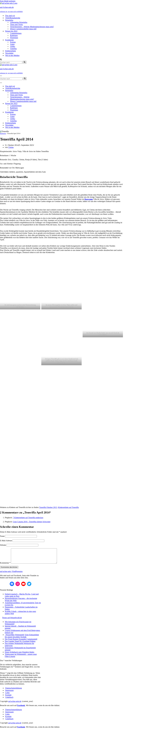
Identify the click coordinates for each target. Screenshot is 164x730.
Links (7, 693)
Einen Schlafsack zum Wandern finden (19, 652)
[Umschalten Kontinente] (42, 112)
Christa (11, 147)
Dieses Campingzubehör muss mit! (23, 29)
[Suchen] (1, 60)
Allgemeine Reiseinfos (18, 22)
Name (2, 536)
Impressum (9, 690)
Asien (12, 44)
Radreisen (14, 35)
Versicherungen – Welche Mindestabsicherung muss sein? (32, 27)
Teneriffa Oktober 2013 (48, 507)
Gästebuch (9, 697)
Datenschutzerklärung (13, 688)
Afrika (12, 46)
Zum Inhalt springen (7, 1)
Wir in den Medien (12, 55)
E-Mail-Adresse (6, 541)
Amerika (13, 49)
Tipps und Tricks (16, 24)
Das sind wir (10, 16)
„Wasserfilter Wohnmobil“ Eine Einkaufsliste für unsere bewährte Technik (22, 636)
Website (3, 545)
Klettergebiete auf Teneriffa (68, 507)
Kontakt (8, 695)
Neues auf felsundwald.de (12, 618)
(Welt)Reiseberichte (12, 18)
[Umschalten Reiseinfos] (42, 91)
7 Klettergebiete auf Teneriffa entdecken (28, 518)
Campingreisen (15, 33)
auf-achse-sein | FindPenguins (11, 571)
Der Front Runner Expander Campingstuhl (21, 639)
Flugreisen (14, 38)
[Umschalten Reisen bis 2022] (42, 104)
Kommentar (5, 563)
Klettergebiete (10, 51)
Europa (13, 42)
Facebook (21, 705)
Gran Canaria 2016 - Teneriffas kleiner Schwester (31, 522)
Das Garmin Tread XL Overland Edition (20, 641)
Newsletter (9, 53)
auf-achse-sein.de (14, 701)
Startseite (3, 133)
